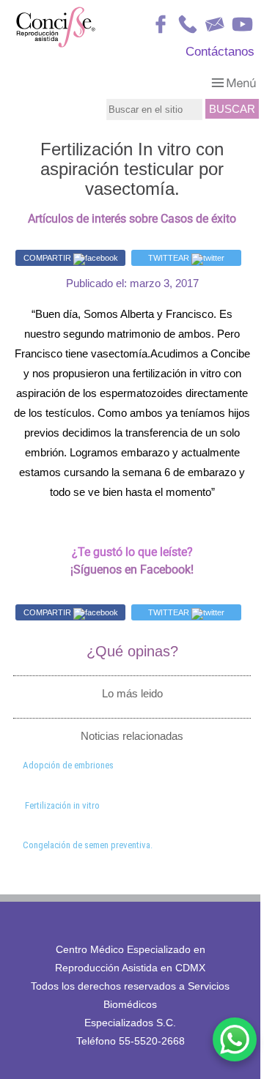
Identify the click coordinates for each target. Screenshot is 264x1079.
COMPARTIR (48, 257)
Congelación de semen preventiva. (88, 844)
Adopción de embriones (68, 765)
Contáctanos (220, 52)
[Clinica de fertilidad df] (55, 45)
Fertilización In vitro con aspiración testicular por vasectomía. (132, 169)
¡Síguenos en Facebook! (132, 569)
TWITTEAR (169, 257)
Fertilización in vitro (62, 805)
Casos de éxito (198, 219)
